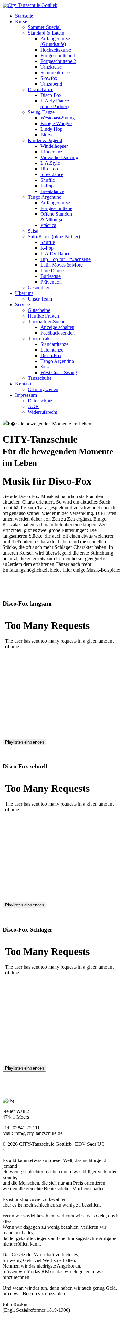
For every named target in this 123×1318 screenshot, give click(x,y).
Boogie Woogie (56, 123)
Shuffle (47, 180)
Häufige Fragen (43, 315)
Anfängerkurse (55, 202)
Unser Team (40, 299)
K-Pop (47, 185)
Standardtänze (54, 344)
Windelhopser (54, 146)
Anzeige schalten (57, 327)
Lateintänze (51, 349)
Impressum (26, 395)
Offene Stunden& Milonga (56, 216)
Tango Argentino (45, 197)
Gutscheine (39, 310)
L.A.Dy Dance (55, 253)
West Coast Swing (58, 372)
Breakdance (52, 191)
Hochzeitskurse (55, 50)
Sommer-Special (44, 27)
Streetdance (51, 174)
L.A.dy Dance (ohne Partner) (54, 103)
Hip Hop (49, 168)
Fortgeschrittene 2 (58, 61)
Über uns (24, 293)
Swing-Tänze (41, 112)
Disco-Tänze (40, 89)
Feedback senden (57, 332)
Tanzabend (51, 83)
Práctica (48, 225)
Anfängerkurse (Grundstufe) (55, 41)
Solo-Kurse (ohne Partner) (54, 236)
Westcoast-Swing (57, 117)
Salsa (33, 231)
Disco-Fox (51, 95)
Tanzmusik (39, 338)
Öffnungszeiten (43, 389)
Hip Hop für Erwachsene (65, 259)
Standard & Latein (46, 33)
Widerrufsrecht (42, 412)
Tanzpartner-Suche (46, 321)
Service (22, 304)
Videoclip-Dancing (59, 157)
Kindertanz (51, 151)
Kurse (21, 21)
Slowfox (48, 78)
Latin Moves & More (61, 265)
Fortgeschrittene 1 (58, 55)
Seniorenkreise (55, 72)
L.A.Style (50, 163)
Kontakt (23, 383)
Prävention (51, 282)
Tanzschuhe (39, 378)
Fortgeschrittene (56, 208)
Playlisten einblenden (24, 742)
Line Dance (52, 270)
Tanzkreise (51, 66)
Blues (46, 134)
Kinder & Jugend (45, 140)
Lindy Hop (51, 129)
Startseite (24, 16)
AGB (33, 406)
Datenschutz (40, 400)
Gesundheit (39, 287)
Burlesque (50, 276)
